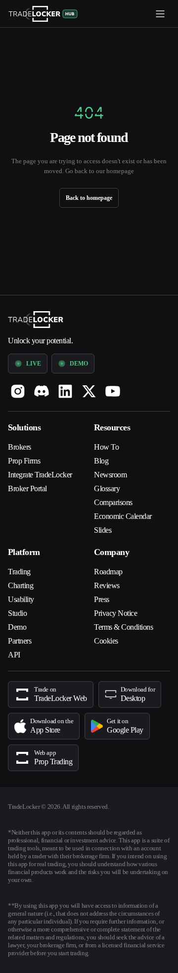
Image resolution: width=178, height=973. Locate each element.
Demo (18, 619)
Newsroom (113, 467)
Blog (102, 453)
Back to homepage (89, 197)
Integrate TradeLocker (30, 473)
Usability (23, 592)
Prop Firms (26, 453)
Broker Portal (31, 493)
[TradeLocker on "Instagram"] (18, 383)
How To (107, 439)
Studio (19, 605)
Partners (23, 633)
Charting (24, 578)
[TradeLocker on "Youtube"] (113, 383)
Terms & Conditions (128, 619)
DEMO (77, 355)
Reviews (108, 578)
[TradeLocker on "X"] (89, 383)
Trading (21, 564)
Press (103, 592)
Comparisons (117, 495)
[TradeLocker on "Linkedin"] (65, 383)
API (14, 647)
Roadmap (111, 564)
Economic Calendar (129, 508)
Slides (104, 522)
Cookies (108, 633)
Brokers (21, 439)
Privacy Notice (120, 605)
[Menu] (160, 14)
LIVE (32, 355)
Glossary (109, 481)
